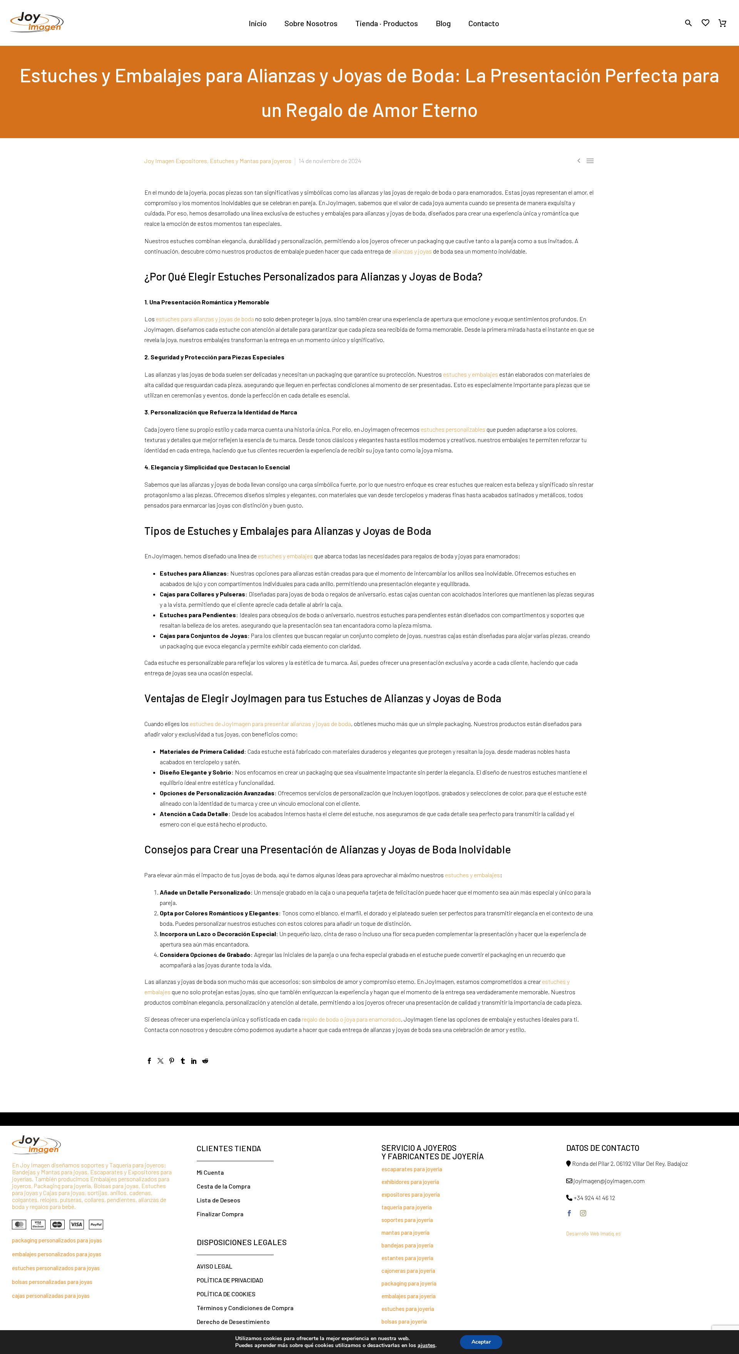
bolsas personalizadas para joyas (52, 1281)
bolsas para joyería (404, 1321)
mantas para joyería (405, 1232)
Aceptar (481, 1342)
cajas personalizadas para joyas (51, 1295)
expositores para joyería (410, 1194)
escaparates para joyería (411, 1168)
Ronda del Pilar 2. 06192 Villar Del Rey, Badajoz (630, 1163)
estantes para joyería (407, 1257)
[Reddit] (205, 1061)
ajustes (426, 1345)
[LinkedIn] (194, 1061)
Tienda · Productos (386, 23)
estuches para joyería (407, 1308)
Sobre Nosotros (311, 23)
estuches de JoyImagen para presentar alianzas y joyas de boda (270, 723)
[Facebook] (149, 1061)
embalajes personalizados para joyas (56, 1253)
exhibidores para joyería (410, 1181)
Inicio (258, 23)
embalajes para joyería (408, 1295)
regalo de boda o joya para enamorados (351, 1019)
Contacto (483, 23)
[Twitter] (160, 1061)
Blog (443, 23)
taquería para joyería (406, 1207)
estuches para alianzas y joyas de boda (205, 318)
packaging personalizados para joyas (57, 1240)
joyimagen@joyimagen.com (609, 1180)
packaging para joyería (408, 1283)
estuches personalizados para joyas (56, 1267)
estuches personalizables (452, 429)
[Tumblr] (183, 1061)
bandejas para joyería (407, 1245)
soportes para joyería (407, 1219)
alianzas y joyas (411, 251)
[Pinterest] (172, 1061)
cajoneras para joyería (408, 1270)
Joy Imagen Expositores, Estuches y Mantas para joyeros (217, 160)
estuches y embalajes (470, 374)
